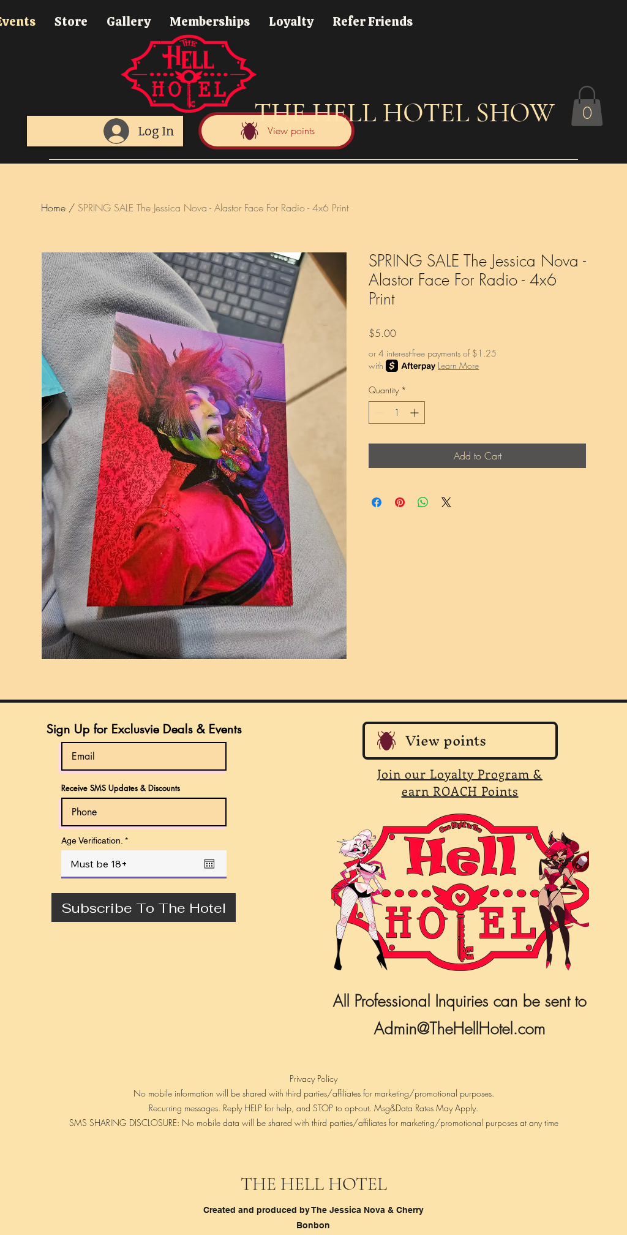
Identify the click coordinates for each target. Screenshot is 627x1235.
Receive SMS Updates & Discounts (120, 788)
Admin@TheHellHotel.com (460, 1028)
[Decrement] (378, 412)
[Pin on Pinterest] (399, 502)
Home (53, 207)
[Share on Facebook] (376, 502)
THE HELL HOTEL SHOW (404, 112)
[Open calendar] (209, 864)
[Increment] (415, 412)
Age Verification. (96, 840)
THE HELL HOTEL (314, 1184)
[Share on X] (446, 502)
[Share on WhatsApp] (423, 502)
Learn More (458, 365)
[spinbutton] (397, 412)
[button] (587, 106)
